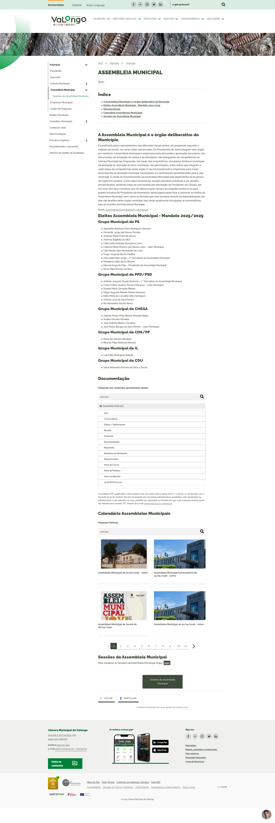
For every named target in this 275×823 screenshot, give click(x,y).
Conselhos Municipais (60, 121)
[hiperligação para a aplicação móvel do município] (139, 748)
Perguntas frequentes (195, 757)
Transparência (190, 18)
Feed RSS (155, 782)
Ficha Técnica (108, 782)
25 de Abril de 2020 (113, 482)
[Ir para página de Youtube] (195, 735)
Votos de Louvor (111, 465)
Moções (107, 430)
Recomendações (112, 442)
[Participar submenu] (160, 19)
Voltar (108, 698)
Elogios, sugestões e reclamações (201, 749)
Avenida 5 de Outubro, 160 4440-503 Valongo (62, 737)
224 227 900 (63, 745)
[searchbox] (198, 4)
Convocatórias (111, 419)
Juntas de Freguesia (60, 108)
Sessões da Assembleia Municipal (71, 96)
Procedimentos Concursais (63, 146)
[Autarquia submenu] (86, 65)
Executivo (55, 77)
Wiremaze (222, 786)
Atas (106, 413)
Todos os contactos (57, 763)
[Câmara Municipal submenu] (86, 83)
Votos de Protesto (112, 470)
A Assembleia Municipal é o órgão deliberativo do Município (136, 101)
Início (100, 63)
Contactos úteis (57, 127)
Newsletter (190, 745)
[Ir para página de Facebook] (188, 735)
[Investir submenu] (177, 19)
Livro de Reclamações (71, 782)
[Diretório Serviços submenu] (140, 19)
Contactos (77, 5)
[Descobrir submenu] (223, 19)
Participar (150, 18)
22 (185, 646)
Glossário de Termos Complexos (118, 787)
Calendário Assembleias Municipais (122, 112)
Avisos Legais (188, 787)
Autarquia (55, 64)
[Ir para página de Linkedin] (216, 735)
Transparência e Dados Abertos (165, 787)
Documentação (57, 134)
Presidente (55, 71)
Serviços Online (56, 5)
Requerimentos (111, 459)
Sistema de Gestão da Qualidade (66, 153)
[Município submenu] (109, 19)
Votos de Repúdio (112, 476)
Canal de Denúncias (194, 761)
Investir (169, 18)
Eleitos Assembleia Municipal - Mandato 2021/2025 (131, 105)
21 (179, 646)
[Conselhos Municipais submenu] (86, 121)
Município (100, 18)
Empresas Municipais (61, 102)
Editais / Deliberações (114, 424)
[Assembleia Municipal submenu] (86, 90)
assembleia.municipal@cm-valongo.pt (126, 209)
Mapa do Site (93, 782)
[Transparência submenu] (203, 19)
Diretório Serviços (124, 18)
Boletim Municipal (58, 115)
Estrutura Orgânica (59, 140)
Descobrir (213, 18)
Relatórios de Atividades (115, 453)
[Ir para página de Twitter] (209, 735)
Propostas (108, 436)
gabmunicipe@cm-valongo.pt (158, 503)
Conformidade (142, 787)
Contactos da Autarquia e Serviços (133, 782)
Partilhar (130, 698)
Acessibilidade (94, 787)
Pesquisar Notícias (108, 522)
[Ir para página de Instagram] (202, 735)
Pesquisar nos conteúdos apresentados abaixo (123, 388)
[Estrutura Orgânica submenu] (86, 140)
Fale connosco (192, 753)
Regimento (109, 448)
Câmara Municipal (59, 83)
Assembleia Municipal (63, 90)
